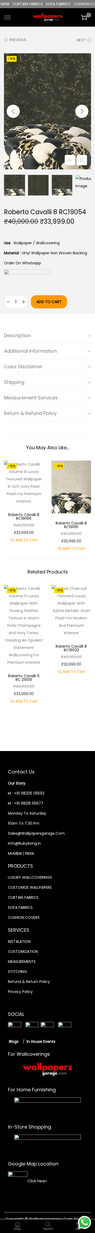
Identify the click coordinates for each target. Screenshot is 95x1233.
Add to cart (48, 301)
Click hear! (37, 1181)
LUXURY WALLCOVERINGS (30, 877)
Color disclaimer (23, 366)
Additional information (30, 351)
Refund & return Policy (29, 981)
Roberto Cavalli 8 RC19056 (23, 516)
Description (17, 335)
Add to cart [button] (26, 540)
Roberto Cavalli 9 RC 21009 (23, 677)
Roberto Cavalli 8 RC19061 (71, 524)
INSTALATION (19, 941)
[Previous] (13, 111)
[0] (84, 17)
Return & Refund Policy (30, 413)
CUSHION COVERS (24, 917)
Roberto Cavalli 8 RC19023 (71, 648)
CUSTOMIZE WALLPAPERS (30, 887)
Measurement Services (31, 397)
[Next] (81, 111)
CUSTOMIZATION (23, 951)
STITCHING (17, 971)
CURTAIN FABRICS (23, 897)
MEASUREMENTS (22, 961)
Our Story (16, 783)
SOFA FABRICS (20, 907)
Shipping (14, 382)
